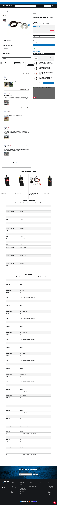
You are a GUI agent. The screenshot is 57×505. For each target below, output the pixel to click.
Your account (31, 482)
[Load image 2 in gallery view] (4, 20)
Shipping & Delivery (23, 489)
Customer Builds (50, 486)
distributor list (52, 30)
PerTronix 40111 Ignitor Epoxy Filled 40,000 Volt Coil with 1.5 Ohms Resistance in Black (49, 191)
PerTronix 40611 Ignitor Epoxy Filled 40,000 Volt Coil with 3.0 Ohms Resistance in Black (21, 191)
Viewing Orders (22, 488)
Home (3, 11)
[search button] (35, 6)
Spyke (12, 492)
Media (48, 491)
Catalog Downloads (50, 487)
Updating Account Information (23, 493)
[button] (5, 9)
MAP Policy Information (40, 485)
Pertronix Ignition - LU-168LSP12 (9, 11)
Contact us (22, 482)
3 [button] (16, 162)
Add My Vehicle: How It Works (32, 486)
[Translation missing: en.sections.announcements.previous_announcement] (3, 3)
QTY (33, 40)
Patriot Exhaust (13, 487)
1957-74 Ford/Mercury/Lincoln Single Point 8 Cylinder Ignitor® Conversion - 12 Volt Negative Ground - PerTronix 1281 (35, 192)
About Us (49, 482)
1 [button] (13, 162)
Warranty (40, 482)
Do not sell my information (41, 487)
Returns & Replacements (22, 491)
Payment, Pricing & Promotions (23, 495)
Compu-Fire (13, 491)
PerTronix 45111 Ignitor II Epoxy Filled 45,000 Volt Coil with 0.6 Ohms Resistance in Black (6, 191)
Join (36, 474)
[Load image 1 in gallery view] (4, 15)
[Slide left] (9, 25)
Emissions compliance (49, 493)
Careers (49, 494)
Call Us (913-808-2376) (23, 484)
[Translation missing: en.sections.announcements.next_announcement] (54, 3)
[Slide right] (29, 25)
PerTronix (12, 486)
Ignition (12, 482)
